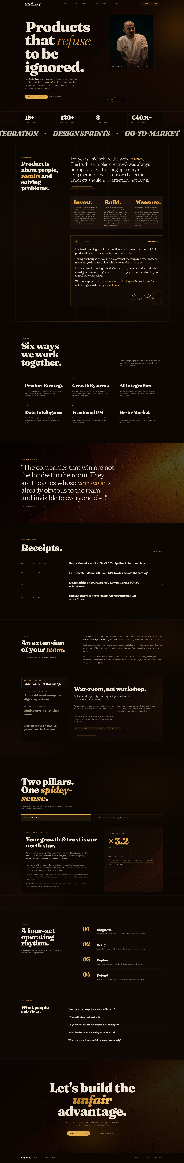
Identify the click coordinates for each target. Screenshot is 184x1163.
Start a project (36, 97)
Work (66, 4)
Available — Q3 (150, 4)
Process (105, 4)
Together (95, 4)
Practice (74, 4)
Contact (115, 4)
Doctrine (85, 4)
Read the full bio (83, 188)
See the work (55, 97)
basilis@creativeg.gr (104, 1133)
